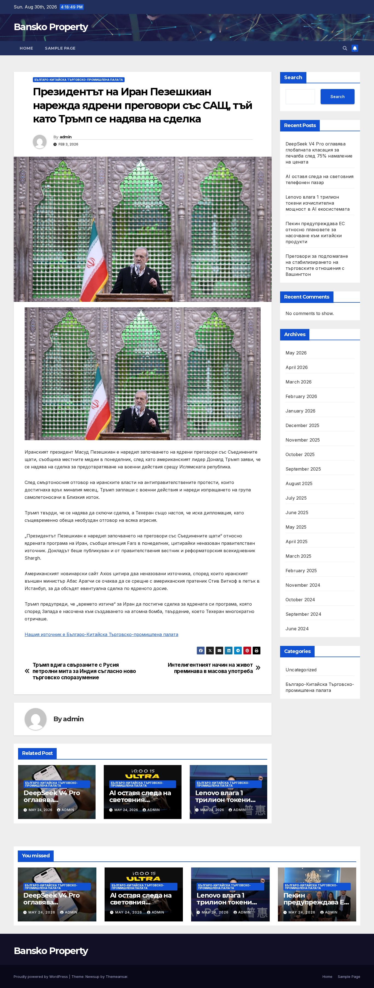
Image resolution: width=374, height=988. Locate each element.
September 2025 (303, 469)
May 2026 (296, 353)
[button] (345, 48)
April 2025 (296, 541)
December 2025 (303, 425)
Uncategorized (301, 669)
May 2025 (296, 527)
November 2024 (303, 585)
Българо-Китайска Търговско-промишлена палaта (78, 79)
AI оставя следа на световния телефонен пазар (140, 800)
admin (66, 136)
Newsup (92, 976)
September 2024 (303, 614)
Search (293, 78)
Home (26, 48)
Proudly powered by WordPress (41, 976)
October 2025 (300, 454)
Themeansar (116, 976)
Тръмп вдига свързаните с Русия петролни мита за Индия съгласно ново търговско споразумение (84, 671)
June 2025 (297, 512)
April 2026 (297, 367)
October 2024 (300, 599)
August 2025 (299, 483)
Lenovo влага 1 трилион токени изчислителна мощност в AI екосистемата (318, 203)
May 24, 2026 (42, 912)
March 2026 (299, 382)
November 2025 (303, 440)
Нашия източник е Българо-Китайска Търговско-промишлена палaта (101, 634)
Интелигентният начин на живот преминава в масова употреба (210, 668)
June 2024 (297, 628)
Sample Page (60, 48)
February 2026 (301, 396)
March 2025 (298, 556)
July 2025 (296, 498)
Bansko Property (51, 27)
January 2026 (300, 411)
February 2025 (301, 570)
